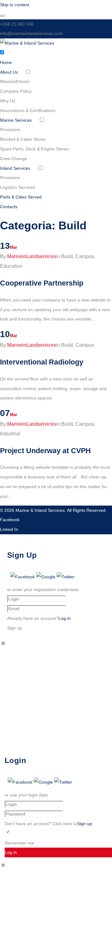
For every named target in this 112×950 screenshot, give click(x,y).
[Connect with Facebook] (23, 576)
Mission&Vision (15, 81)
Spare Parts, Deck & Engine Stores (34, 148)
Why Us (7, 100)
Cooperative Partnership (41, 283)
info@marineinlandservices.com (31, 33)
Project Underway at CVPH (45, 451)
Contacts (8, 206)
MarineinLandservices (31, 256)
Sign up (84, 823)
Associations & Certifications (27, 110)
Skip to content (14, 4)
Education (11, 266)
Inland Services (15, 168)
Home (6, 62)
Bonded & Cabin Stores (23, 139)
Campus (84, 256)
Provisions (10, 129)
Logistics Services (17, 187)
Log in (64, 618)
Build (67, 256)
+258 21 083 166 (17, 24)
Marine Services (16, 120)
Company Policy (16, 91)
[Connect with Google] (46, 576)
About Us (9, 72)
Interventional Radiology (41, 362)
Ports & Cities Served (21, 196)
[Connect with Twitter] (66, 576)
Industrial (10, 433)
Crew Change (13, 158)
